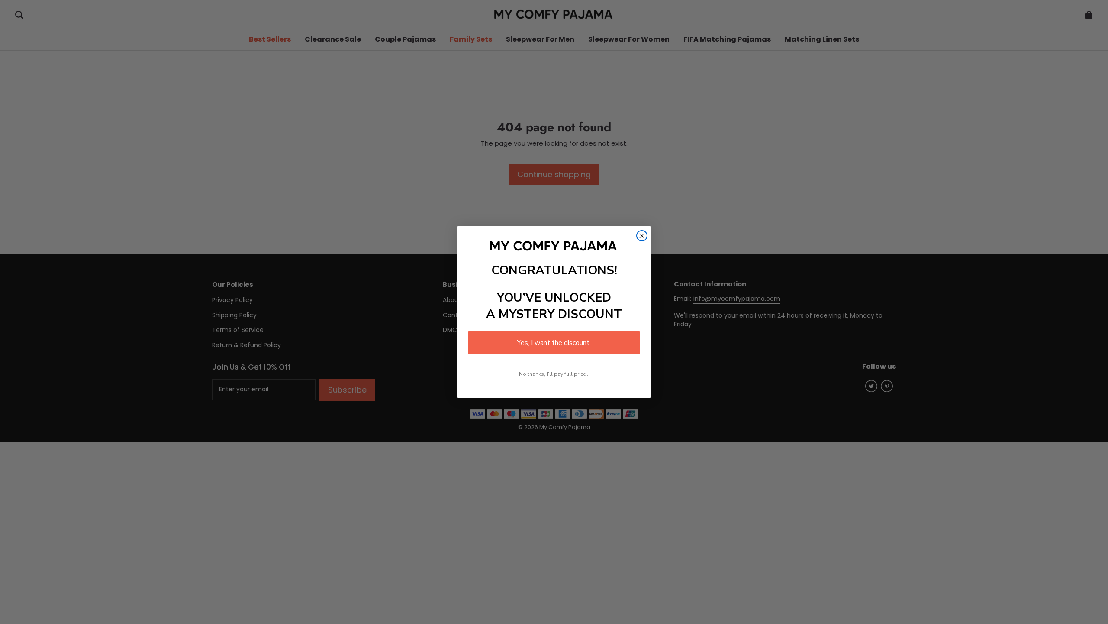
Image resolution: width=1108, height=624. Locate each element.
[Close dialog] (642, 236)
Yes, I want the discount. (554, 343)
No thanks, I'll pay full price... (554, 373)
